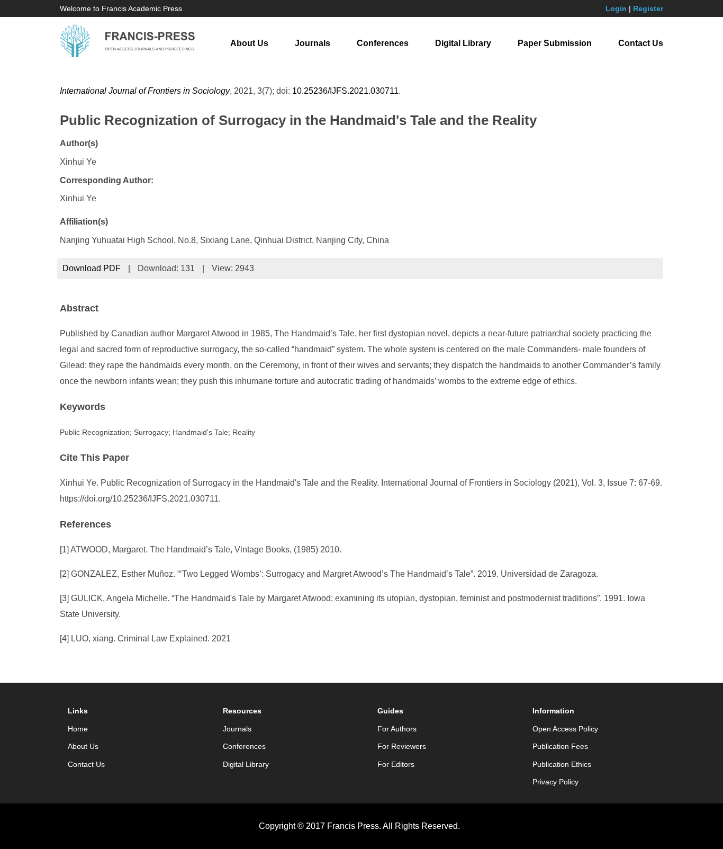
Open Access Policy (565, 729)
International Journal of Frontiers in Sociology (145, 90)
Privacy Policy (555, 781)
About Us (249, 43)
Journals (312, 43)
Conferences (383, 43)
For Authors (397, 729)
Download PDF (91, 268)
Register (648, 8)
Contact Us (640, 43)
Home (78, 729)
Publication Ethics (561, 764)
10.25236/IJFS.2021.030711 (345, 90)
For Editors (395, 764)
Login (616, 8)
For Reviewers (401, 746)
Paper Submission (555, 43)
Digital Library (463, 43)
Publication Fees (560, 746)
